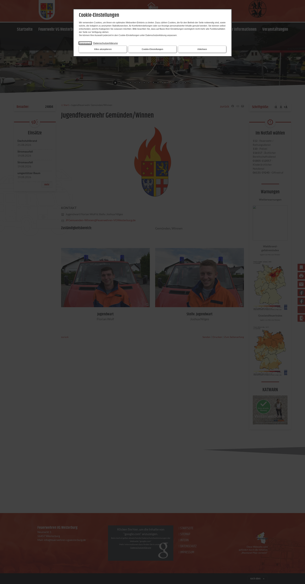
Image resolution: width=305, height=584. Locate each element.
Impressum (85, 43)
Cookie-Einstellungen (152, 49)
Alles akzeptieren (103, 49)
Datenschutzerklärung (105, 43)
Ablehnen (202, 49)
